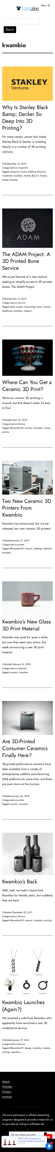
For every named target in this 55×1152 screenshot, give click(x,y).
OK (48, 1137)
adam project (16, 306)
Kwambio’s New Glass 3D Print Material (26, 625)
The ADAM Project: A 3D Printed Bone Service (26, 261)
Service (21, 302)
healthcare (7, 311)
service (5, 432)
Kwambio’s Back (19, 881)
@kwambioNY (16, 428)
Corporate (23, 167)
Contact (7, 1086)
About (6, 1081)
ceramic (47, 306)
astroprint (14, 171)
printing (48, 920)
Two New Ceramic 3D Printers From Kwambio (26, 508)
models (46, 1048)
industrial (47, 548)
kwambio (18, 175)
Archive (7, 1096)
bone (39, 306)
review (47, 428)
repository (16, 1052)
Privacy (6, 1091)
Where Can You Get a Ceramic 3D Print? (27, 385)
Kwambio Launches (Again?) (23, 1005)
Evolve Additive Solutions (33, 171)
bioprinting (29, 306)
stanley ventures (9, 179)
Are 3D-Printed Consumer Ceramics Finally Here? (25, 748)
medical (28, 311)
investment (7, 175)
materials (22, 668)
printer (21, 544)
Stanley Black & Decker (35, 175)
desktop (38, 548)
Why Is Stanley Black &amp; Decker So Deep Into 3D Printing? (25, 117)
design (28, 1048)
